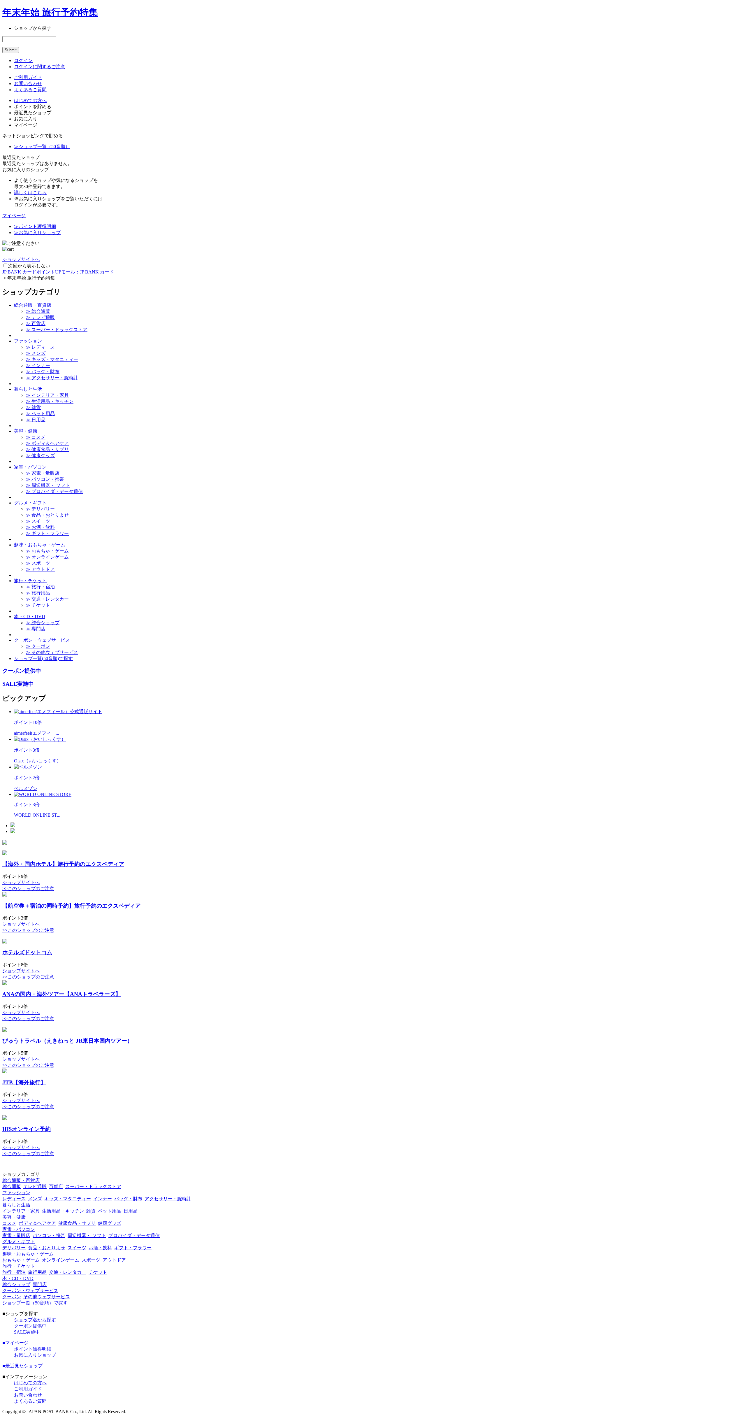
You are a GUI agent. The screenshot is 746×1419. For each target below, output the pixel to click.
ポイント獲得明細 (32, 1348)
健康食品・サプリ (77, 1223)
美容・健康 (25, 431)
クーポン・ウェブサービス (42, 640)
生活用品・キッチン (63, 1210)
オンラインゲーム (60, 1259)
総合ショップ (16, 1284)
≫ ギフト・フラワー (47, 533)
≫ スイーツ (38, 521)
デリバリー (14, 1247)
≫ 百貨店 (35, 323)
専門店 (40, 1284)
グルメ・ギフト (30, 502)
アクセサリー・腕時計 (168, 1198)
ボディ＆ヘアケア (37, 1223)
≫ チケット (38, 605)
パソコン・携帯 (49, 1235)
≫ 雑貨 (33, 407)
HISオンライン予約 (26, 1129)
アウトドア (114, 1259)
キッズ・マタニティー (67, 1198)
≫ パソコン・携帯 (45, 479)
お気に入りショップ (35, 1355)
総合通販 (11, 1186)
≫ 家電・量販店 (42, 473)
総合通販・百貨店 (32, 305)
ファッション (28, 340)
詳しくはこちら (30, 192)
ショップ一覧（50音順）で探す (35, 1302)
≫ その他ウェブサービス (52, 652)
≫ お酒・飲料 (40, 527)
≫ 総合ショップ (42, 622)
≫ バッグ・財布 (42, 371)
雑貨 (91, 1210)
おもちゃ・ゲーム (21, 1259)
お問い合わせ (28, 83)
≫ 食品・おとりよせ (47, 515)
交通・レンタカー (67, 1272)
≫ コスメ (35, 437)
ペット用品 (109, 1210)
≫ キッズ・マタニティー (52, 359)
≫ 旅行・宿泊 (40, 586)
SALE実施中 (18, 684)
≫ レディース (40, 347)
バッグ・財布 (128, 1198)
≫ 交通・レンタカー (47, 599)
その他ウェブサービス (46, 1296)
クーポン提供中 (21, 671)
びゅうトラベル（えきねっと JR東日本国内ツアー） (67, 1041)
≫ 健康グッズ (40, 455)
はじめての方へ (30, 100)
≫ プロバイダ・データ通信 (54, 491)
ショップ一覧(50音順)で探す (43, 658)
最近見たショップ (22, 1365)
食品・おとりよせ (46, 1247)
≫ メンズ (35, 353)
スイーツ (77, 1247)
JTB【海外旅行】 (24, 1082)
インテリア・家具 (21, 1210)
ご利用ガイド (28, 77)
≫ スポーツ (38, 563)
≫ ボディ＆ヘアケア (47, 443)
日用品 (131, 1210)
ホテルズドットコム (27, 952)
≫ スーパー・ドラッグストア (56, 329)
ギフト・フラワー (133, 1247)
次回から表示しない (29, 265)
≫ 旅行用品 (38, 592)
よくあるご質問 (30, 89)
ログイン (23, 60)
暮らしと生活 (28, 389)
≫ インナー (38, 365)
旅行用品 (37, 1272)
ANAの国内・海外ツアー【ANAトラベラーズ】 (61, 994)
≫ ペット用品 (40, 413)
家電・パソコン (30, 466)
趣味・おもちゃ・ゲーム (39, 544)
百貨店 (56, 1186)
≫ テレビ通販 (40, 317)
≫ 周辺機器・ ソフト (48, 485)
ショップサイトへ (21, 259)
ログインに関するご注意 (39, 66)
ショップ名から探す (35, 1319)
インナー (102, 1198)
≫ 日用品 (35, 419)
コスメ (9, 1223)
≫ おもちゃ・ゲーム (47, 550)
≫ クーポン (38, 646)
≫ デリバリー (40, 508)
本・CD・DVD (29, 616)
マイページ (14, 215)
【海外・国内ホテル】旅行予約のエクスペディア (63, 864)
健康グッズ (109, 1223)
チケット (98, 1272)
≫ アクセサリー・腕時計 (52, 377)
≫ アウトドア (40, 569)
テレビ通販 (35, 1186)
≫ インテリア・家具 (47, 395)
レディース (14, 1198)
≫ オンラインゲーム (47, 557)
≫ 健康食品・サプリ (47, 449)
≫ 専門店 (35, 628)
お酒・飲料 (100, 1247)
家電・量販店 (16, 1235)
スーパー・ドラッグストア (93, 1186)
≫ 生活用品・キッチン (49, 401)
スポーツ (91, 1259)
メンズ (35, 1198)
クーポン (11, 1296)
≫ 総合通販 (38, 311)
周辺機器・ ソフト (87, 1235)
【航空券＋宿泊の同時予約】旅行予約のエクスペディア (71, 906)
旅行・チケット (30, 580)
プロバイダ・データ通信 (134, 1235)
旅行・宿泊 (14, 1272)
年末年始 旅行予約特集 (50, 12)
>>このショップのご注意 (28, 888)
